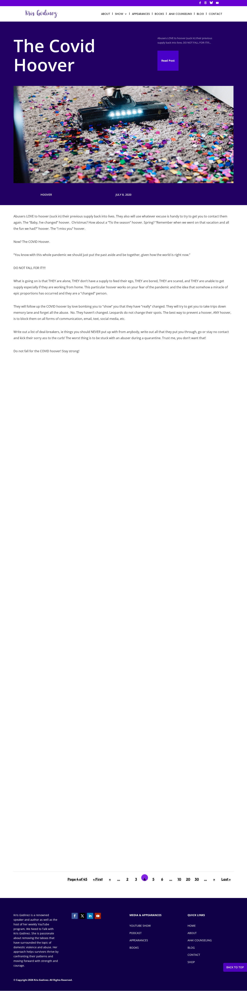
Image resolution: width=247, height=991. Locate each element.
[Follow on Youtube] (98, 916)
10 (179, 879)
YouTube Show (140, 925)
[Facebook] (200, 4)
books (159, 14)
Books (134, 947)
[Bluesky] (211, 3)
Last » (226, 879)
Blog (191, 947)
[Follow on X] (82, 916)
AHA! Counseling (180, 14)
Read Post (168, 60)
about (105, 14)
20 (188, 879)
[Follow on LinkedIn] (90, 916)
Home (192, 925)
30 (197, 879)
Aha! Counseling (200, 940)
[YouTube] (217, 4)
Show (119, 14)
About (192, 933)
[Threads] (205, 3)
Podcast (135, 933)
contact (215, 14)
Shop (191, 962)
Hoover (46, 194)
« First (98, 879)
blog (200, 14)
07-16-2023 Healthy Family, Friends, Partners (53, 519)
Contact (194, 955)
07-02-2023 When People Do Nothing (46, 849)
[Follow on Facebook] (75, 916)
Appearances (141, 14)
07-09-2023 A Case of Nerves (40, 682)
